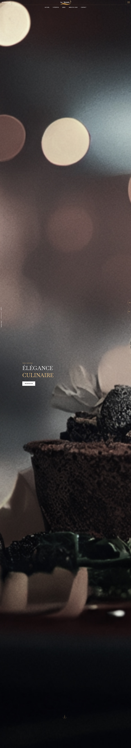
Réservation (6, 2)
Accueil (47, 7)
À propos (56, 7)
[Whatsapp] (1, 309)
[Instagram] (1, 308)
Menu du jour (73, 7)
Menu (63, 7)
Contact (83, 7)
